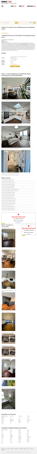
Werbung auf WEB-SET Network (20, 452)
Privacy (9, 448)
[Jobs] (21, 6)
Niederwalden (12, 420)
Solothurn (11, 421)
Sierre (11, 439)
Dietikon (28, 430)
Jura (19, 419)
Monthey (28, 439)
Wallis (28, 422)
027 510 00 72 (13, 64)
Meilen (11, 430)
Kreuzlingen (20, 436)
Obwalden (19, 420)
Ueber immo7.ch (16, 448)
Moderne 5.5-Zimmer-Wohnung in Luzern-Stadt (8, 228)
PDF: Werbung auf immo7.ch (27, 452)
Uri (10, 422)
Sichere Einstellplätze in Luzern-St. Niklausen (7, 332)
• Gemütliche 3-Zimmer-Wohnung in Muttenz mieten (8, 208)
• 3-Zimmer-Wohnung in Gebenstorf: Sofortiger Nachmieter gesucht (10, 189)
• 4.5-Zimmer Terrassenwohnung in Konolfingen (7, 197)
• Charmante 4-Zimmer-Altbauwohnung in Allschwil (8, 209)
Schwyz (2, 421)
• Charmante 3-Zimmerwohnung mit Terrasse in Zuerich (8, 198)
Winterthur (19, 429)
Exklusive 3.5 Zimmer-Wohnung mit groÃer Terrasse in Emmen (9, 291)
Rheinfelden (11, 435)
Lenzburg (2, 435)
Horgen (2, 430)
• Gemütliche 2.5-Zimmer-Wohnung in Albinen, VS (7, 187)
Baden (28, 434)
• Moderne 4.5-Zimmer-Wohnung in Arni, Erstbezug (8, 184)
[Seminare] (31, 6)
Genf (2, 438)
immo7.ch (31, 448)
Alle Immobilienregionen (4, 429)
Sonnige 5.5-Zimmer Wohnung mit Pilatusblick (8, 379)
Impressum (2, 448)
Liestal (11, 434)
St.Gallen (19, 421)
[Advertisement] (18, 14)
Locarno (11, 437)
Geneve (2, 419)
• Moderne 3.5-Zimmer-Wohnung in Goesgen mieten (8, 206)
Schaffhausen (29, 420)
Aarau (19, 434)
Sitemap (25, 448)
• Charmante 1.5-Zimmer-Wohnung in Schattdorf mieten (8, 203)
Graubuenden (11, 419)
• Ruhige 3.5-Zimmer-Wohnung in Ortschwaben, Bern (8, 195)
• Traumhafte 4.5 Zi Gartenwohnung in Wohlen (7, 181)
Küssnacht (11, 442)
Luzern (28, 419)
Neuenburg (2, 420)
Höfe (2, 442)
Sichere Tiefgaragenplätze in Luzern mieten (7, 345)
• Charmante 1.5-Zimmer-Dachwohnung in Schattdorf (8, 201)
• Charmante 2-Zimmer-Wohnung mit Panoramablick (8, 192)
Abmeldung (21, 448)
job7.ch (28, 448)
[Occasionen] (13, 6)
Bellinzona (19, 437)
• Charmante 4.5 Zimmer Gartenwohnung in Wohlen (8, 182)
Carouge (11, 438)
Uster (27, 429)
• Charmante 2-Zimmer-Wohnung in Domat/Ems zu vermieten (9, 190)
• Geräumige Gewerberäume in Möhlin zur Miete (7, 179)
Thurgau (2, 422)
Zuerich (2, 423)
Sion (2, 439)
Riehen (2, 434)
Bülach (19, 430)
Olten (27, 442)
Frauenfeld (11, 436)
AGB (6, 448)
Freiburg (28, 438)
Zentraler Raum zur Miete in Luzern (6, 358)
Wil (27, 435)
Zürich (11, 429)
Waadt (19, 422)
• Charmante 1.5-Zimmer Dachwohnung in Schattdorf (8, 200)
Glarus (2, 443)
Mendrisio (28, 437)
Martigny (19, 439)
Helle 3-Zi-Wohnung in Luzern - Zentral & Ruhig (8, 269)
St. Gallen (19, 435)
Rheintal (2, 436)
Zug (10, 423)
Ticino (28, 421)
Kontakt (12, 448)
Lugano (2, 437)
